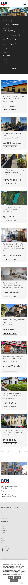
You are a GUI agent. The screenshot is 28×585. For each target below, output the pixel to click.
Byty (7, 39)
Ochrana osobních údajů (7, 513)
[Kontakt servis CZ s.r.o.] (8, 3)
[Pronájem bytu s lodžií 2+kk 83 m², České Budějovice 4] (14, 161)
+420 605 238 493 (7, 495)
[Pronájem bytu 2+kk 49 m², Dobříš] (14, 124)
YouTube (6, 551)
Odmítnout (17, 577)
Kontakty (3, 543)
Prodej (7, 24)
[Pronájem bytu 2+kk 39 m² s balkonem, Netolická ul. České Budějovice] (14, 235)
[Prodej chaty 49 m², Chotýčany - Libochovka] (14, 310)
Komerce (4, 530)
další (20, 451)
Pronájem (16, 24)
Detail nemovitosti (10, 110)
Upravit (10, 577)
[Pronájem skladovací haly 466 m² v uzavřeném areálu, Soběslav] (14, 87)
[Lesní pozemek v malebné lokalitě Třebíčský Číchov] (14, 198)
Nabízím (3, 538)
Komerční (18, 44)
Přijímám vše (14, 580)
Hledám (3, 536)
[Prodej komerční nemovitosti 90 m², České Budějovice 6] (14, 421)
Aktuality (3, 541)
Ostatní (8, 49)
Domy (14, 39)
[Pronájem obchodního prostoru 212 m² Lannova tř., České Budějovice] (14, 347)
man (9, 519)
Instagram (6, 549)
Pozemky (8, 44)
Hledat (14, 69)
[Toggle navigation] (25, 4)
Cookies (3, 516)
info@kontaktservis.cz (8, 497)
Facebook (6, 546)
